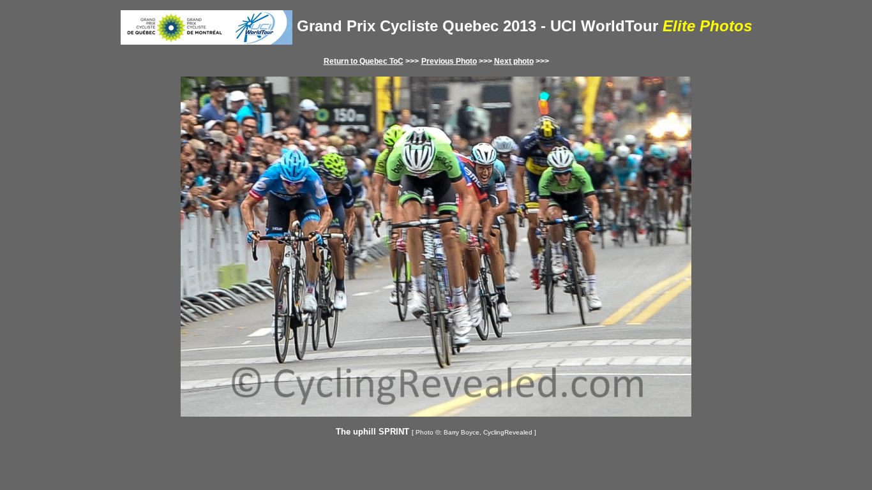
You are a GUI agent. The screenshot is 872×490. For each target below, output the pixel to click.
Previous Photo (449, 61)
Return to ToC (363, 61)
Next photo (514, 61)
